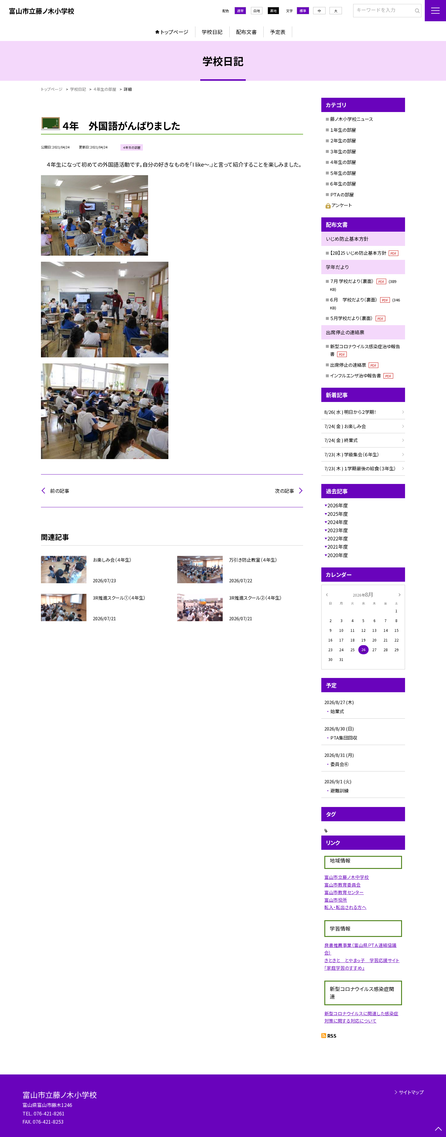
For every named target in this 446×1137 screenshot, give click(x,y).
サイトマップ (411, 1092)
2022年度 (337, 538)
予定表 (278, 32)
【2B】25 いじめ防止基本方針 (363, 253)
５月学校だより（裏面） (356, 318)
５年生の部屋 (343, 173)
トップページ (174, 32)
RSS (331, 1035)
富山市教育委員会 (342, 884)
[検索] (416, 9)
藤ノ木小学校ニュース (351, 119)
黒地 (273, 10)
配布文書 (246, 32)
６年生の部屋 (343, 183)
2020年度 (337, 555)
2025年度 (337, 513)
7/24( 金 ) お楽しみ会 (345, 426)
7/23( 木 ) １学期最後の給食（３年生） (360, 468)
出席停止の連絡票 (353, 365)
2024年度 (337, 522)
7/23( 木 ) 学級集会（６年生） (352, 454)
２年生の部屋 (343, 140)
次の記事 (284, 490)
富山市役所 (335, 900)
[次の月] (399, 594)
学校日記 (212, 32)
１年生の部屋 (343, 130)
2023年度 (337, 530)
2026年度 (337, 505)
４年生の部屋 (343, 162)
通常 (240, 10)
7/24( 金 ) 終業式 (341, 440)
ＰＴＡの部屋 (342, 194)
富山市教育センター (344, 892)
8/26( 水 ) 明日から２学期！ (350, 412)
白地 (256, 10)
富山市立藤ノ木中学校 (346, 877)
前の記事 (59, 490)
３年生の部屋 (343, 151)
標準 (302, 10)
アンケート (342, 205)
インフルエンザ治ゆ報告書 (360, 375)
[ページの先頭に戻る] (438, 1129)
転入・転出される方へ (345, 907)
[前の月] (327, 594)
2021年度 (337, 546)
